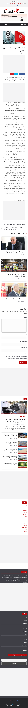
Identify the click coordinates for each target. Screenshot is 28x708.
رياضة (25, 525)
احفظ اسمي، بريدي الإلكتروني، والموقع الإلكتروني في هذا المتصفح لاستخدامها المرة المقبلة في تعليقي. (14, 357)
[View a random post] (3, 24)
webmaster (15, 53)
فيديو (26, 529)
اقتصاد (25, 508)
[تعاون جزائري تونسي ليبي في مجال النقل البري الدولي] (14, 260)
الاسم (25, 335)
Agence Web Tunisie (18, 705)
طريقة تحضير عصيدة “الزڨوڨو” (17, 3)
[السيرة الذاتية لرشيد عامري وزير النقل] (14, 237)
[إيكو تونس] (25, 24)
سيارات (25, 512)
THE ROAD (12, 705)
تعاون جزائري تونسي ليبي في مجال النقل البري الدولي (15, 275)
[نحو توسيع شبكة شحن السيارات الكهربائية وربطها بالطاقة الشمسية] (14, 407)
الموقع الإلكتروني (23, 347)
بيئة (21, 416)
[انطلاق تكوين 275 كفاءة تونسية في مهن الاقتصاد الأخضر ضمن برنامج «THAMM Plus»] (22, 465)
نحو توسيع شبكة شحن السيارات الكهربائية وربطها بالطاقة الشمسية (14, 420)
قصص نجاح (24, 527)
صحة (26, 521)
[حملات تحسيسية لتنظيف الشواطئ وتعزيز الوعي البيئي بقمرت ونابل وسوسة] (22, 436)
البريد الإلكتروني (23, 341)
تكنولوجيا (25, 510)
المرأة (25, 523)
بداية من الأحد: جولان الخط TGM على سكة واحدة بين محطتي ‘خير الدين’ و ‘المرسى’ (14, 228)
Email (25, 658)
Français (25, 531)
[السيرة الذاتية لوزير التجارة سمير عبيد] (14, 284)
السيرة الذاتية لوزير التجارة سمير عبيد (15, 298)
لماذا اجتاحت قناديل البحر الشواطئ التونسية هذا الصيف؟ (10, 443)
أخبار (24, 44)
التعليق (25, 317)
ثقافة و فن (24, 514)
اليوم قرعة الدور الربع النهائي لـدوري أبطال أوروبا (14, 224)
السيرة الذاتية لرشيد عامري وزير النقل (14, 252)
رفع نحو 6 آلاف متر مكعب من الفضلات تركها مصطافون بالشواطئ (10, 450)
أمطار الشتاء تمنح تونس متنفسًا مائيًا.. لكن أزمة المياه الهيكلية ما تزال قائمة (10, 457)
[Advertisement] (14, 64)
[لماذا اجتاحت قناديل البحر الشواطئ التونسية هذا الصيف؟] (22, 444)
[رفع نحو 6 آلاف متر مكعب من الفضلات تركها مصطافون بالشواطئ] (22, 451)
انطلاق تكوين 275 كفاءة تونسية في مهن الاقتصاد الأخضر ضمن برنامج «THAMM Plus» (10, 465)
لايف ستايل (24, 516)
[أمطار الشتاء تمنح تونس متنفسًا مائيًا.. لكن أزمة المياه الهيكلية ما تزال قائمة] (22, 458)
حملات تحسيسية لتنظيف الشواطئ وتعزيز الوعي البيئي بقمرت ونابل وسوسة (10, 435)
